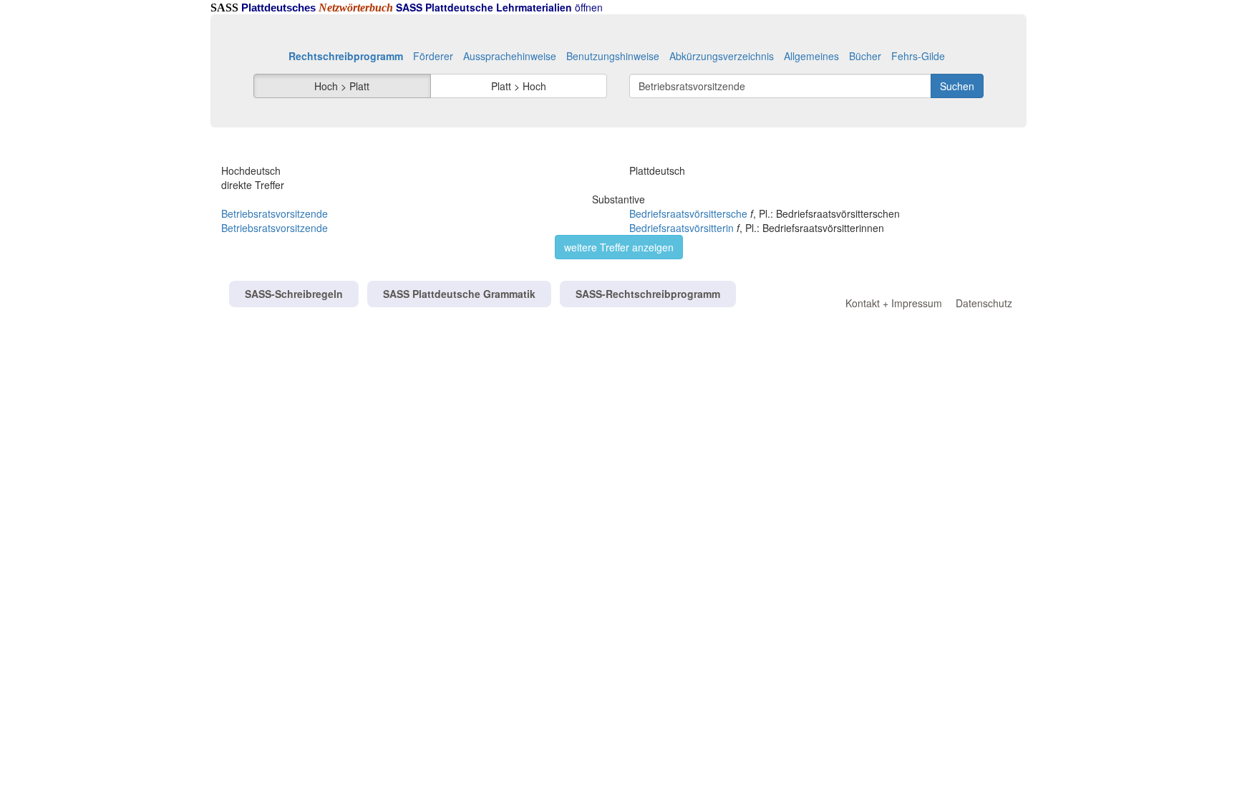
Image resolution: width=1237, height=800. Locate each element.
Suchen (957, 86)
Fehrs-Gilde (918, 56)
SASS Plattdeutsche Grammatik (459, 293)
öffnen (499, 7)
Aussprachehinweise (509, 56)
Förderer (433, 56)
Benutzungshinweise (612, 56)
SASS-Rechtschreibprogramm (648, 293)
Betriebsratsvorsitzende (274, 213)
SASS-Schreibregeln (294, 293)
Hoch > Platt (341, 86)
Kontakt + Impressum (893, 303)
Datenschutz (984, 303)
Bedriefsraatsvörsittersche (688, 213)
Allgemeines (811, 56)
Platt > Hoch (518, 86)
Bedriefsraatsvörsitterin (681, 228)
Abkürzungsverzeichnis (721, 56)
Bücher (865, 56)
